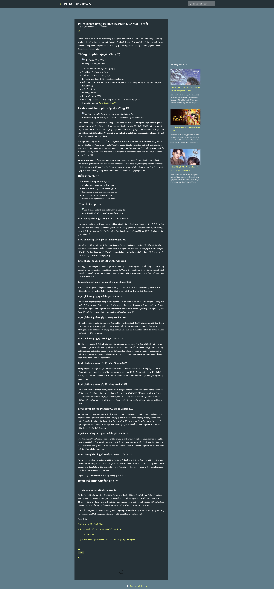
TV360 (81, 552)
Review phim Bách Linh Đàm (90, 524)
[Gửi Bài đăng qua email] (79, 550)
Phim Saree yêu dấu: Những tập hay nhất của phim (99, 529)
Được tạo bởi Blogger (138, 586)
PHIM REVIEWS (77, 4)
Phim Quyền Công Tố (108, 103)
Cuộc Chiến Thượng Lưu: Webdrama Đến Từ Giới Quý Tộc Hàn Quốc (106, 539)
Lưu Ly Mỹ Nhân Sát (86, 534)
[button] (79, 31)
